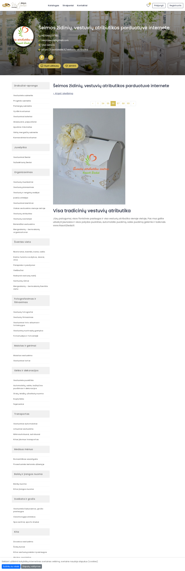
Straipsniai (68, 5)
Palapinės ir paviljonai (24, 265)
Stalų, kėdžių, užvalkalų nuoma (28, 393)
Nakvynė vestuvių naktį (24, 275)
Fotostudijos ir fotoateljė (25, 335)
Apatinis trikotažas (22, 127)
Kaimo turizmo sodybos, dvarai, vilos (29, 258)
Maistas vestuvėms (22, 355)
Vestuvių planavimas (23, 187)
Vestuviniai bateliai (22, 116)
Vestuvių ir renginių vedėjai (26, 192)
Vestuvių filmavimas (23, 317)
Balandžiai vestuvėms (24, 224)
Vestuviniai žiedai (21, 157)
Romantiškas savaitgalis (25, 459)
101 (128, 103)
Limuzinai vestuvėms (23, 429)
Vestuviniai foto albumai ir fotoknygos (26, 324)
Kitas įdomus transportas (26, 439)
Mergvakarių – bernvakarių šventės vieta (30, 287)
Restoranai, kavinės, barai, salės (29, 251)
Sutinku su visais (11, 566)
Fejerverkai (18, 404)
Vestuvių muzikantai (23, 182)
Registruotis (175, 5)
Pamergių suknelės (22, 106)
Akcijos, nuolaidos (22, 557)
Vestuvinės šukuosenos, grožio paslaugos (28, 510)
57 (118, 103)
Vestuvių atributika (22, 213)
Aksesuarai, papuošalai (25, 121)
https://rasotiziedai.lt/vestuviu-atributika (64, 49)
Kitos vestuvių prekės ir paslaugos (30, 552)
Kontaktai (82, 5)
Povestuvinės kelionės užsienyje (28, 464)
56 (113, 103)
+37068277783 (49, 35)
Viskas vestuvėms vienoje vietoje (29, 208)
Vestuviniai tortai (21, 360)
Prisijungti (159, 5)
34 (103, 103)
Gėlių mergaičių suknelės (25, 132)
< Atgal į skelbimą (63, 93)
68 (123, 103)
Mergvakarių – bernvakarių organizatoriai (26, 231)
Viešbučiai (18, 270)
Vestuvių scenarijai (22, 218)
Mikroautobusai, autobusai (26, 434)
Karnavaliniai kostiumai (24, 137)
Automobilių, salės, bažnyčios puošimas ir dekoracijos (28, 387)
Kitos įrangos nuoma (23, 489)
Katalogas (53, 5)
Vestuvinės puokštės (23, 380)
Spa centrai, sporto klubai (26, 522)
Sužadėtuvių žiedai (22, 162)
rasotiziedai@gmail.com (55, 40)
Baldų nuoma (19, 484)
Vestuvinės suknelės (23, 95)
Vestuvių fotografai (23, 312)
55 (108, 103)
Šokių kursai (19, 546)
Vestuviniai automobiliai (25, 423)
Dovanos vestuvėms (23, 541)
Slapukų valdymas (31, 566)
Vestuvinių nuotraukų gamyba (28, 330)
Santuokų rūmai (21, 281)
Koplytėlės (18, 399)
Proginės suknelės (22, 100)
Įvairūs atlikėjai (20, 197)
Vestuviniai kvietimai (23, 203)
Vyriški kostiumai (21, 111)
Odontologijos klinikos (24, 516)
